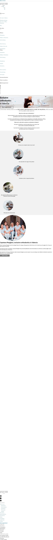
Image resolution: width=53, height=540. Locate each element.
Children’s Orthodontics (4, 37)
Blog (1, 25)
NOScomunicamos (2, 504)
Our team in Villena (3, 21)
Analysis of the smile (3, 46)
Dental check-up (3, 43)
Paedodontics (2, 61)
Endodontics (3, 508)
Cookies (1, 521)
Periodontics (2, 512)
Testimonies (2, 23)
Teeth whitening (2, 40)
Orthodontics (2, 35)
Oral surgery (2, 74)
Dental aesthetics (3, 69)
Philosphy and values (3, 20)
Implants (1, 63)
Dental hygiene (2, 48)
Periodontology (2, 72)
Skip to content (2, 0)
